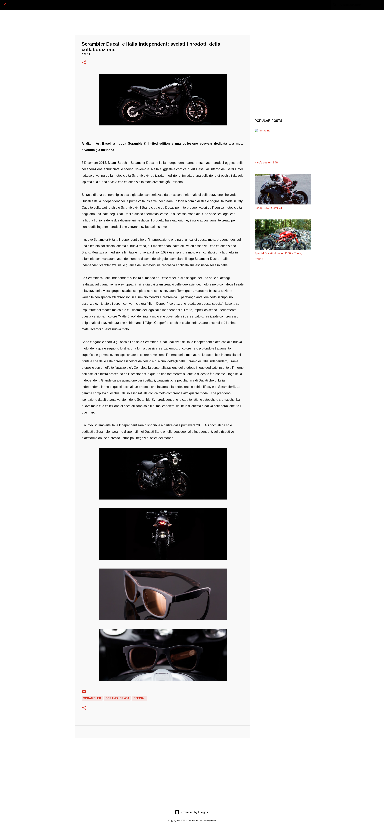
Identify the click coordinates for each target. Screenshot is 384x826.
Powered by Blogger (194, 812)
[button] (84, 63)
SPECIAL (140, 698)
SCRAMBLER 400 (117, 698)
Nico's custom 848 (266, 162)
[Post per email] (84, 693)
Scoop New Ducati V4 (268, 207)
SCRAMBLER (92, 698)
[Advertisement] (163, 772)
